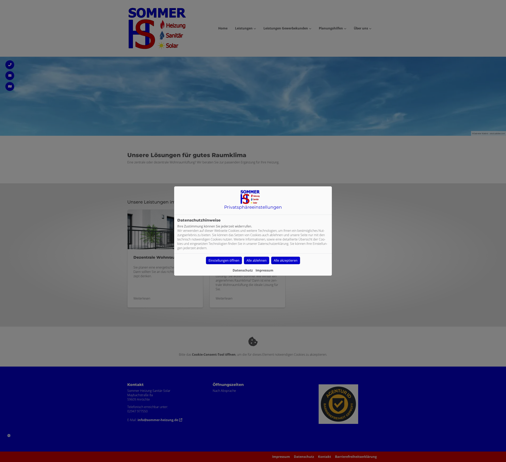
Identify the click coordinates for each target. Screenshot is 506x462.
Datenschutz (243, 270)
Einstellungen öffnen (224, 260)
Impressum (264, 270)
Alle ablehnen (256, 260)
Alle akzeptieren (285, 260)
